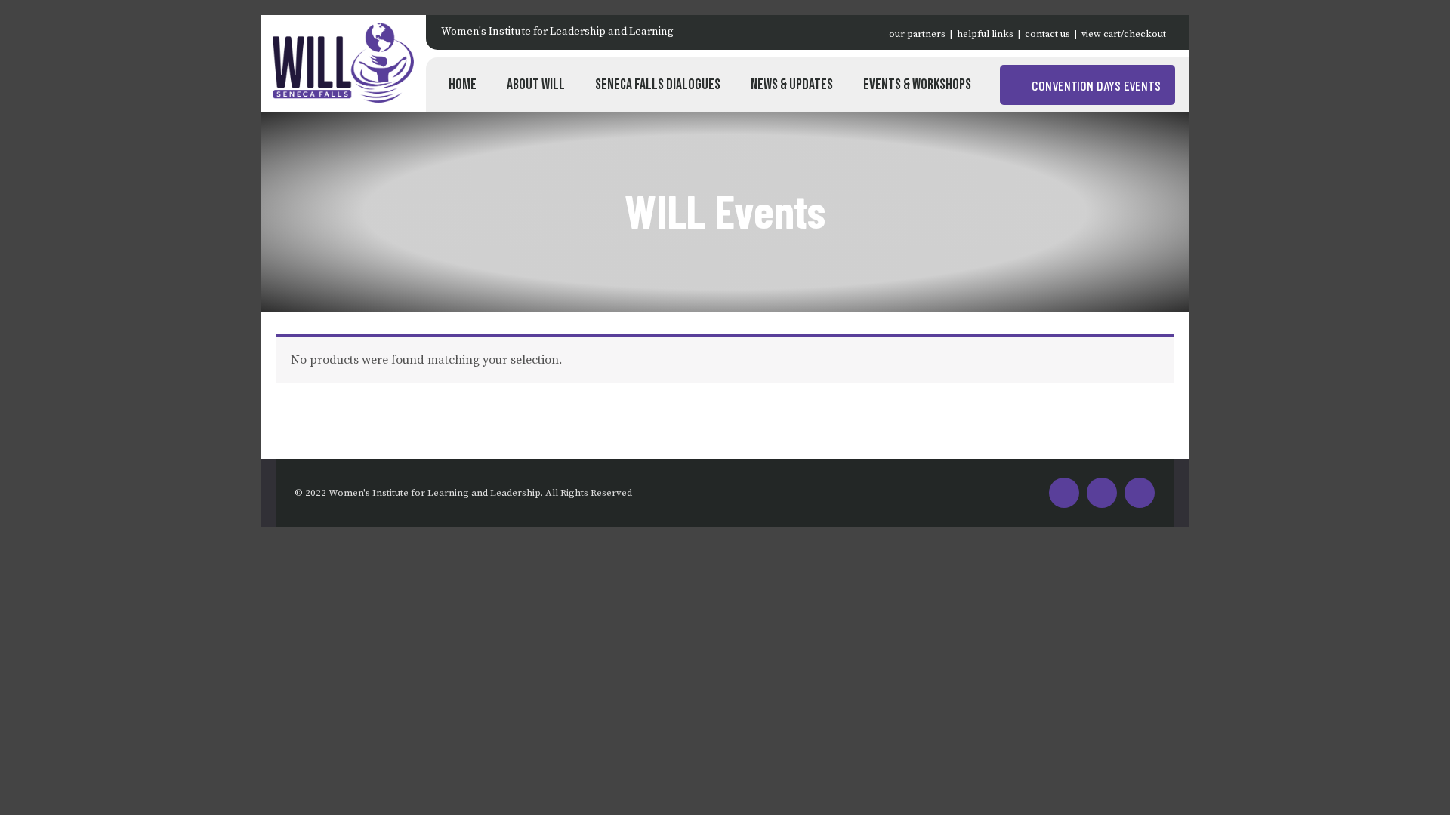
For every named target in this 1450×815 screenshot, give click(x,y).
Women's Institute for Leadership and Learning (557, 31)
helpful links (985, 34)
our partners (917, 34)
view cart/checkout (1123, 34)
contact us (1047, 34)
